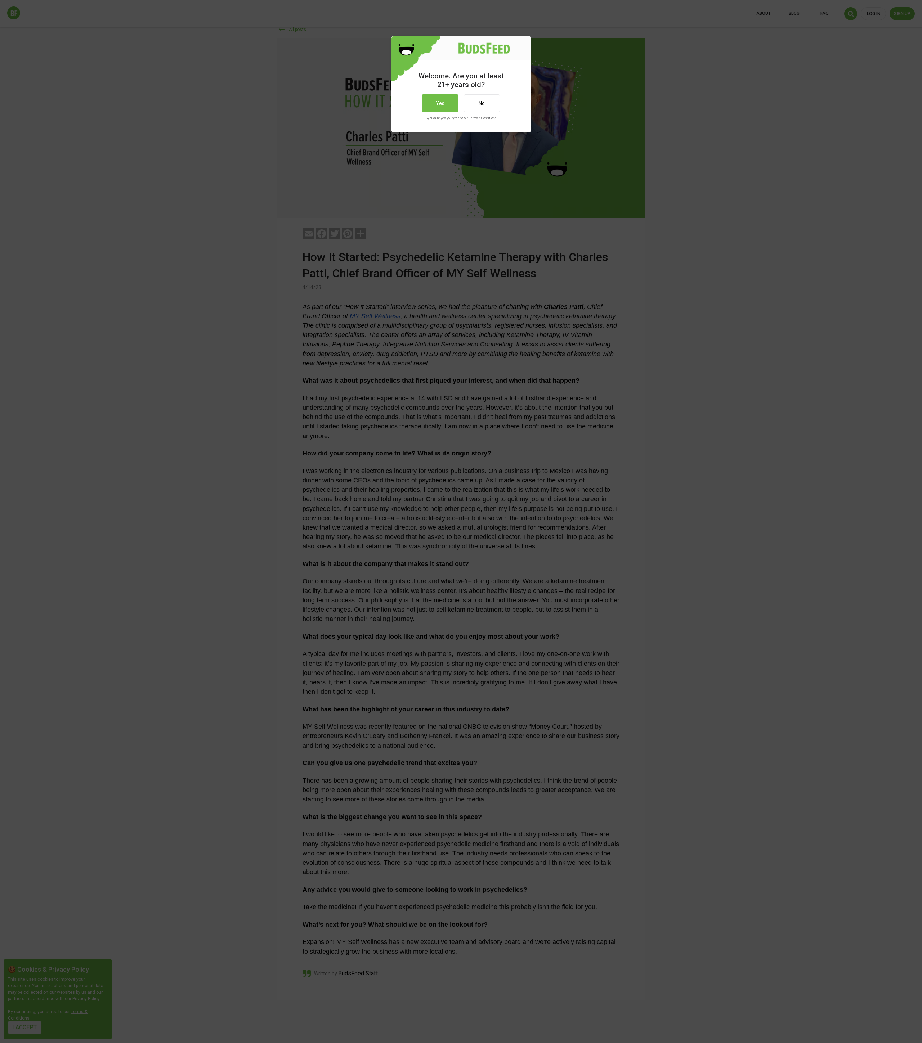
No (482, 103)
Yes (440, 103)
